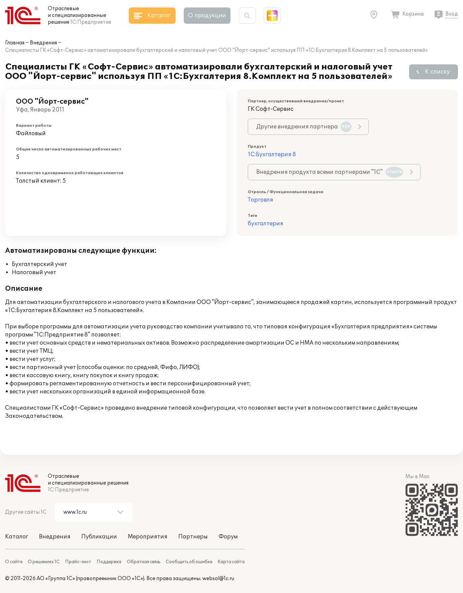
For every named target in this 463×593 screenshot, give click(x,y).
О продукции (207, 15)
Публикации (99, 536)
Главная (14, 43)
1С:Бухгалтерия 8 (272, 154)
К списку (437, 71)
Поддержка (109, 562)
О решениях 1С (44, 562)
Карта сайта (231, 562)
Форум (228, 536)
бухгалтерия (265, 223)
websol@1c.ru (218, 578)
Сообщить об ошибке (189, 562)
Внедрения (43, 43)
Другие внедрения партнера (303, 126)
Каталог (16, 536)
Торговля (260, 200)
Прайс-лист (78, 562)
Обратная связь (143, 562)
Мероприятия (147, 536)
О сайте (13, 562)
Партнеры (193, 536)
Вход (451, 14)
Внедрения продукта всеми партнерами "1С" (329, 172)
